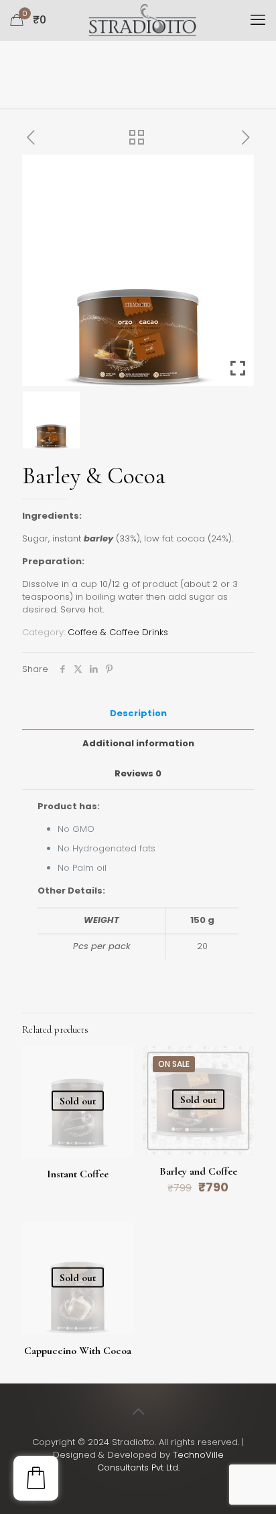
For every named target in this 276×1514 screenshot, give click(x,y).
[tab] (138, 714)
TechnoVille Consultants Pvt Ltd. (160, 1461)
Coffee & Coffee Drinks (118, 632)
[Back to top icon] (138, 1412)
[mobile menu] (258, 20)
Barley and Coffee (198, 1171)
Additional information (138, 743)
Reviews (138, 773)
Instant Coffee (78, 1174)
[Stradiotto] (143, 20)
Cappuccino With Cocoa (77, 1350)
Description (138, 713)
